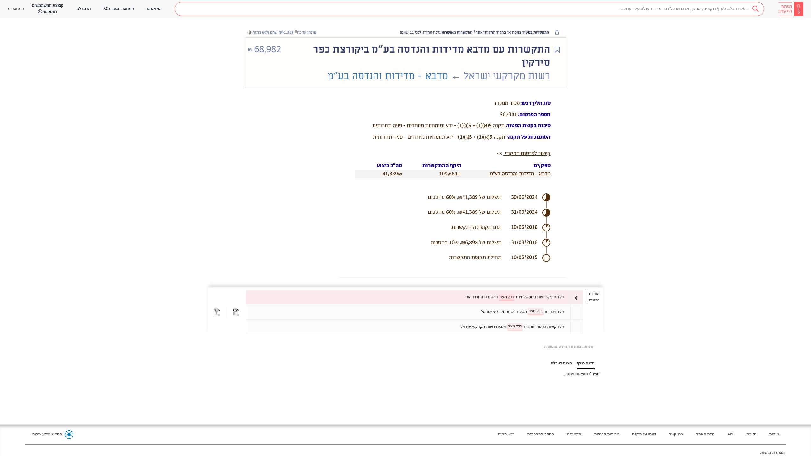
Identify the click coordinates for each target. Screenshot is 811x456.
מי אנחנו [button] (154, 9)
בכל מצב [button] (507, 297)
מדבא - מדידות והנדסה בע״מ (520, 174)
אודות (774, 434)
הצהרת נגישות (772, 453)
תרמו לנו (574, 434)
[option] (414, 297)
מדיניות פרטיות (606, 434)
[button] (469, 9)
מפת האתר (705, 434)
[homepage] (790, 9)
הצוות (751, 434)
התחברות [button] (16, 9)
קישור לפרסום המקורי (527, 153)
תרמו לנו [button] (83, 9)
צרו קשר (676, 434)
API (730, 434)
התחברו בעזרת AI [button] (119, 9)
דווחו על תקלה (644, 434)
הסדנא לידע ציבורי (47, 434)
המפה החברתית (540, 434)
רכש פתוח (506, 434)
